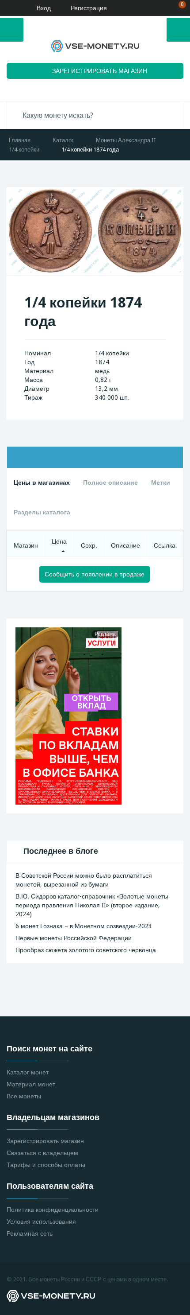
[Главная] (10, 8)
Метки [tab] (160, 482)
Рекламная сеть (30, 1233)
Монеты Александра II (126, 140)
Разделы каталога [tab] (42, 512)
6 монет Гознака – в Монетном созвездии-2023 (83, 926)
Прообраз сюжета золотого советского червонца (85, 949)
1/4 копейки (24, 149)
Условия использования (41, 1221)
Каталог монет (28, 1072)
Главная (19, 140)
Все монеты (24, 1096)
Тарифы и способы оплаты (46, 1164)
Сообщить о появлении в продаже (94, 574)
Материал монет (31, 1084)
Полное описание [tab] (110, 482)
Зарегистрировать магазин (45, 1140)
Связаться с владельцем (42, 1152)
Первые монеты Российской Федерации (73, 938)
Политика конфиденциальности (53, 1209)
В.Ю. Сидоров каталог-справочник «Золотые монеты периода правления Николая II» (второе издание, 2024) (91, 905)
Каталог (63, 140)
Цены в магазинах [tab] (42, 482)
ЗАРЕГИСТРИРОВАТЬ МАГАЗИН (99, 70)
